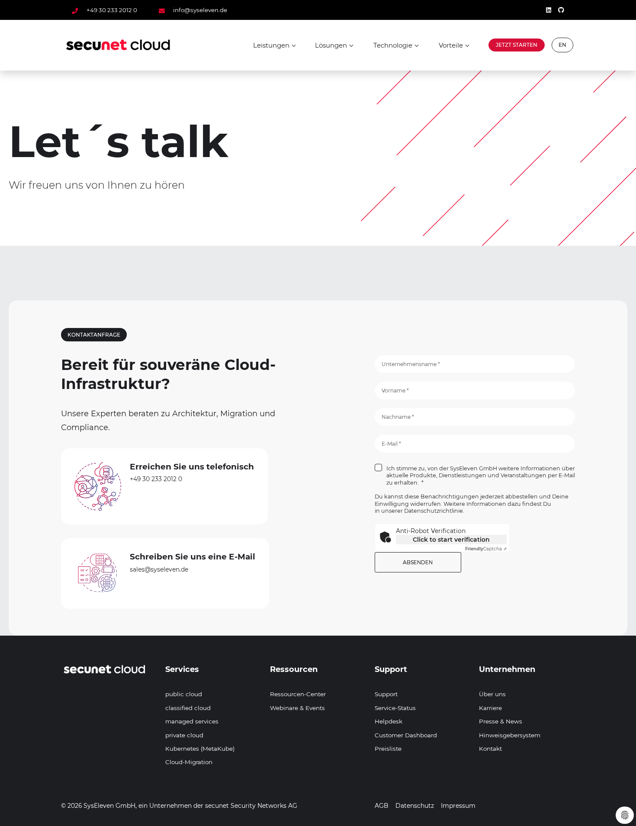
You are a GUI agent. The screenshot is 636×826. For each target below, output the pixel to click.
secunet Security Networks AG (251, 806)
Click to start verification (451, 539)
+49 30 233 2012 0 (111, 9)
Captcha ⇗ (486, 549)
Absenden (418, 562)
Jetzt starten (516, 45)
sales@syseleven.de (159, 569)
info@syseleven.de (199, 9)
